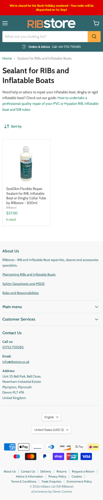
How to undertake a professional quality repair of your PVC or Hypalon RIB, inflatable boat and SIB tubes (50, 104)
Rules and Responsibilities (20, 293)
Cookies (77, 476)
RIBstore (11, 207)
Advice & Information (29, 476)
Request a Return (83, 471)
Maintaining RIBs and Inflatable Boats (29, 274)
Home (7, 58)
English (49, 417)
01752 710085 (13, 347)
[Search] (94, 36)
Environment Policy (79, 481)
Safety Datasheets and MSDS (23, 284)
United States (49, 430)
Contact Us (28, 471)
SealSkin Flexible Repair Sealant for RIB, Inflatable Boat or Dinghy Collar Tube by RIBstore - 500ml (26, 196)
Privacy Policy (57, 476)
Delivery (45, 471)
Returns (62, 471)
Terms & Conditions (23, 481)
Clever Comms (62, 491)
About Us (10, 471)
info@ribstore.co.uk (15, 362)
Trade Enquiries (51, 481)
